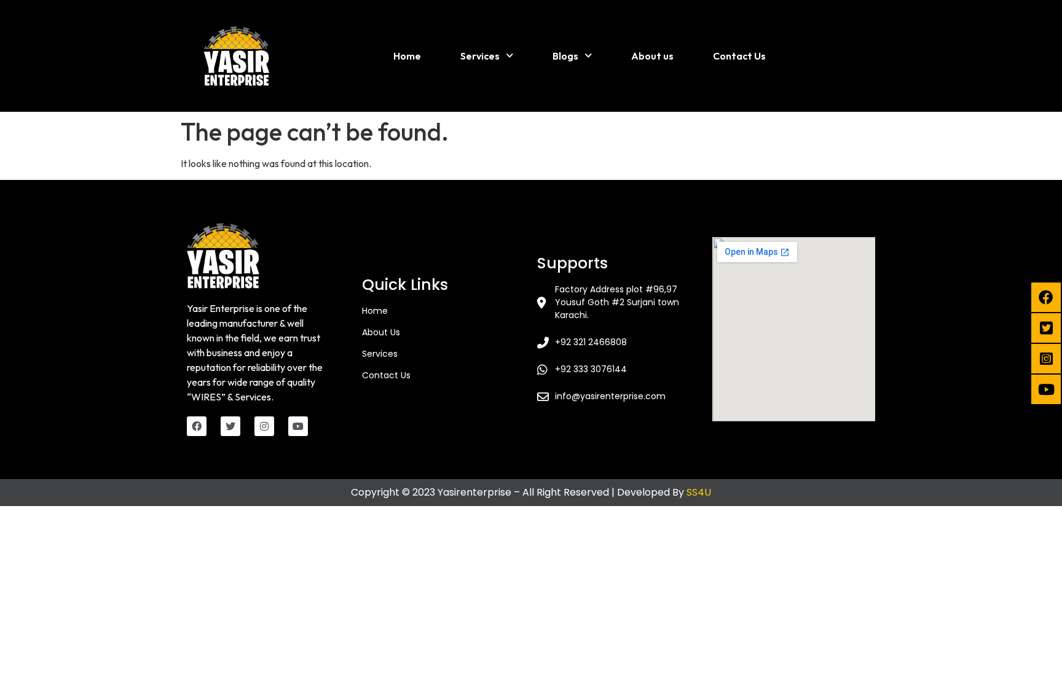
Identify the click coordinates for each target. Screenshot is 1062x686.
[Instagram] (264, 426)
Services (480, 56)
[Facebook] (196, 426)
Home (407, 56)
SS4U (698, 492)
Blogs (565, 56)
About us (652, 56)
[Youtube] (298, 426)
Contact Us (739, 56)
